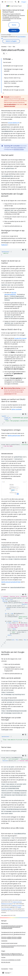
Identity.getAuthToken (14, 435)
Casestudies (4, 940)
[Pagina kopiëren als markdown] (4, 53)
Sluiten (14, 25)
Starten (14, 30)
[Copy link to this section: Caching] (7, 539)
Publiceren (4, 245)
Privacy (11, 968)
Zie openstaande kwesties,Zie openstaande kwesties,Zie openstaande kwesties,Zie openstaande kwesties (12, 927)
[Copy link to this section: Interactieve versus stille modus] (2, 830)
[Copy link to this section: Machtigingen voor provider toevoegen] (10, 720)
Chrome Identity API (13, 123)
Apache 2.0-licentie (17, 905)
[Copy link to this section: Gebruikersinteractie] (14, 454)
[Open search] (16, 2)
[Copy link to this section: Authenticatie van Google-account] (9, 196)
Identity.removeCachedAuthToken (11, 582)
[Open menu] (2, 2)
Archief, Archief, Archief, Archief (9, 943)
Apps (14, 46)
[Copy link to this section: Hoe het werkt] (15, 155)
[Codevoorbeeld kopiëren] (25, 249)
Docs (9, 46)
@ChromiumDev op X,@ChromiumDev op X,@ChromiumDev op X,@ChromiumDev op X (12, 954)
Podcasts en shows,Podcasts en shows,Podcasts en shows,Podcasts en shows (13, 946)
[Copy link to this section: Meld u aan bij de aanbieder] (22, 678)
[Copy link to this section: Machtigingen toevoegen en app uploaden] (9, 233)
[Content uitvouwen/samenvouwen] (12, 59)
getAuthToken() (8, 393)
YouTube (3, 957)
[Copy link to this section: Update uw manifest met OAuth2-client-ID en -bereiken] (18, 402)
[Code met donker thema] (23, 249)
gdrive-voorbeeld (16, 409)
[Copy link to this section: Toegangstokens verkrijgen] (22, 430)
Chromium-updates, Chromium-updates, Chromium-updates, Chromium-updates (11, 937)
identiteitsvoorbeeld (19, 149)
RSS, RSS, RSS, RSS (5, 962)
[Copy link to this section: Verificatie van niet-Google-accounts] (10, 654)
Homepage (3, 46)
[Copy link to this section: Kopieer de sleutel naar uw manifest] (9, 263)
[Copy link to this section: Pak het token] (12, 747)
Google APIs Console (20, 338)
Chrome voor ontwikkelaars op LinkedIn (11, 960)
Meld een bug (4, 923)
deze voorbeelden (18, 147)
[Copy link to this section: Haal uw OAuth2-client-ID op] (23, 330)
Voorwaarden (4, 968)
